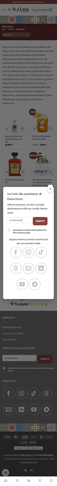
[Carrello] (28, 480)
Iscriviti (40, 221)
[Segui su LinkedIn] (41, 268)
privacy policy (24, 232)
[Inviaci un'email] (28, 268)
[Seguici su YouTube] (22, 284)
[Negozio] (17, 480)
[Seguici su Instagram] (28, 252)
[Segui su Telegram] (35, 284)
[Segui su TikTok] (41, 252)
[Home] (5, 480)
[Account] (40, 480)
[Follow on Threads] (16, 268)
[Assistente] (51, 480)
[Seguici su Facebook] (16, 252)
